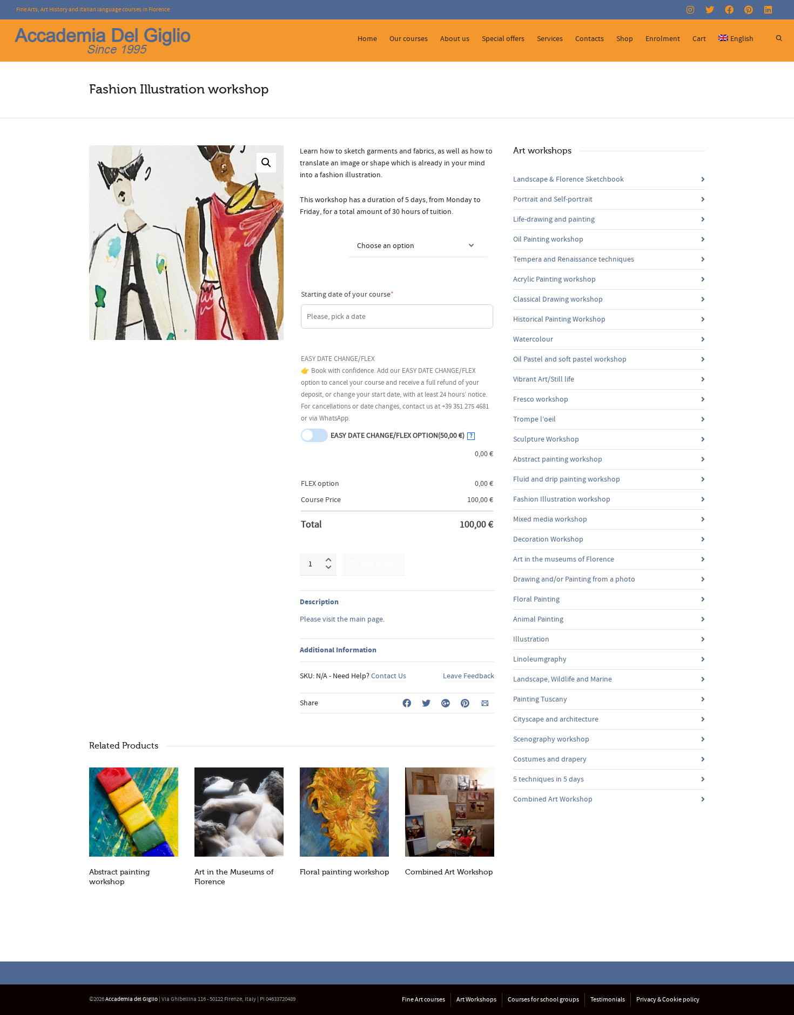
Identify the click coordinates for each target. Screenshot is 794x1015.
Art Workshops (476, 1000)
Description (319, 602)
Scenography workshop (551, 739)
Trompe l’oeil (534, 419)
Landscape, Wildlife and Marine (562, 679)
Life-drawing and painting (554, 219)
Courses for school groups (543, 1000)
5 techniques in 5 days (548, 779)
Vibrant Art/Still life (543, 379)
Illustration (531, 639)
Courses (313, 239)
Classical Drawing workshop (558, 299)
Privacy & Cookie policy (667, 1000)
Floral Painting (536, 599)
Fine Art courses (423, 1000)
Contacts (589, 39)
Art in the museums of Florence (563, 559)
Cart (699, 39)
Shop (624, 39)
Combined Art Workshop (449, 872)
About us (454, 39)
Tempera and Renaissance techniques (573, 259)
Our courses (408, 39)
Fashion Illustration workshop (561, 499)
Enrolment (662, 39)
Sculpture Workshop (546, 439)
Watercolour (533, 339)
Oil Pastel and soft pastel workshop (570, 359)
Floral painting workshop (344, 872)
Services (550, 39)
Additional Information (338, 650)
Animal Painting (538, 619)
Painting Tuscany (540, 699)
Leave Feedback (468, 676)
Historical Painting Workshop (559, 319)
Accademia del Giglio (131, 999)
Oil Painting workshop (548, 239)
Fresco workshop (540, 399)
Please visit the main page (341, 619)
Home (367, 39)
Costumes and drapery (550, 759)
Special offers (503, 39)
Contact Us (388, 676)
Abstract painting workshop (557, 459)
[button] (266, 162)
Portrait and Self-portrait (553, 199)
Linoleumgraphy (540, 659)
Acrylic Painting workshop (554, 279)
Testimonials (607, 1000)
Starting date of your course (363, 294)
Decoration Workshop (548, 539)
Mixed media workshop (550, 519)
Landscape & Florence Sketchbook (568, 179)
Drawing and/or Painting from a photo (574, 579)
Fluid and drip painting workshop (566, 479)
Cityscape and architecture (555, 719)
